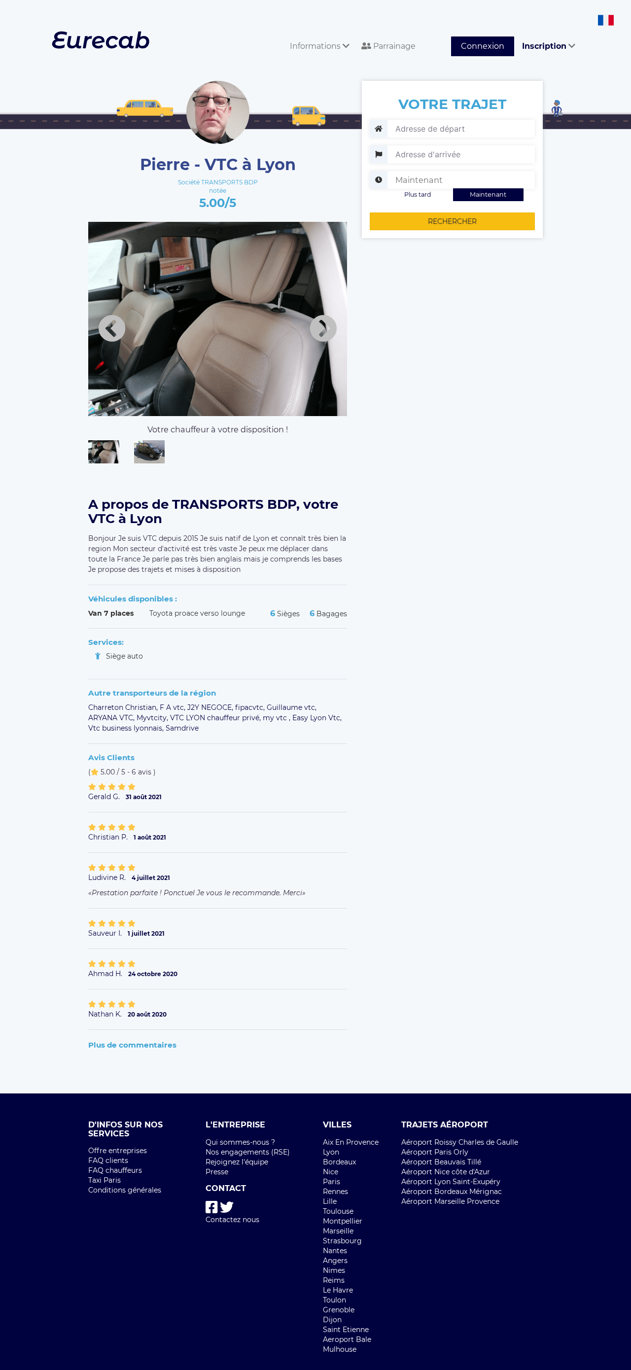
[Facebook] (212, 1207)
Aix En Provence (351, 1142)
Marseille (338, 1231)
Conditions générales (124, 1190)
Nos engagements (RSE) (248, 1152)
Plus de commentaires (132, 1045)
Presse (217, 1171)
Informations (316, 46)
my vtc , (277, 717)
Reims (334, 1280)
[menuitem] (317, 35)
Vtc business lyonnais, (127, 728)
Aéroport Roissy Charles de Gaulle (459, 1142)
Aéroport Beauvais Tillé (441, 1162)
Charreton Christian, (124, 707)
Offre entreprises (117, 1150)
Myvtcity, (153, 717)
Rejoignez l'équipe (237, 1162)
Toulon (334, 1300)
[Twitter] (227, 1207)
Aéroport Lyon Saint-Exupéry (450, 1181)
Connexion (482, 46)
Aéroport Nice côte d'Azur (445, 1171)
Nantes (335, 1250)
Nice (330, 1171)
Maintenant (488, 194)
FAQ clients (108, 1160)
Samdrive (182, 728)
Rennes (335, 1191)
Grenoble (338, 1309)
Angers (335, 1260)
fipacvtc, (251, 707)
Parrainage (393, 46)
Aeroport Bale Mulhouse (347, 1344)
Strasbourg (342, 1240)
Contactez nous (232, 1219)
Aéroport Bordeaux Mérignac (451, 1191)
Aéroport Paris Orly (434, 1152)
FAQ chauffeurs (115, 1170)
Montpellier (342, 1221)
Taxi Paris (104, 1180)
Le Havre (338, 1290)
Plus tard (417, 194)
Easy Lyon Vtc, (317, 717)
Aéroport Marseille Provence (450, 1201)
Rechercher (452, 221)
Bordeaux (339, 1162)
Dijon (332, 1319)
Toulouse (338, 1211)
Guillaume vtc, (291, 707)
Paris (331, 1181)
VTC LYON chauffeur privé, (216, 717)
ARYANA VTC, (112, 717)
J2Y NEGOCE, (211, 707)
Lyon (331, 1152)
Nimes (334, 1270)
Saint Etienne (346, 1329)
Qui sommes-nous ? (240, 1142)
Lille (330, 1201)
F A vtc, (173, 707)
